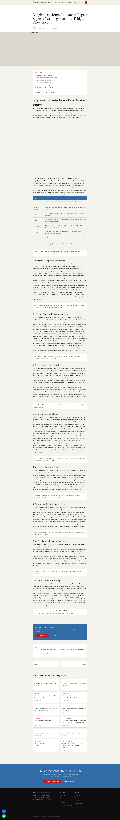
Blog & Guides (78, 798)
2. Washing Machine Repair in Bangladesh (46, 77)
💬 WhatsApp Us (69, 781)
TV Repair (62, 802)
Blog (75, 2)
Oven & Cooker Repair (66, 805)
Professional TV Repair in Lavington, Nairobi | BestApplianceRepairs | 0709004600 (72, 745)
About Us (77, 795)
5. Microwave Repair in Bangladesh (44, 85)
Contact (77, 800)
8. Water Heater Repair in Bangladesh (45, 92)
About (56, 2)
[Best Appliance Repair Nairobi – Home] (43, 2)
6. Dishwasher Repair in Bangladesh (44, 87)
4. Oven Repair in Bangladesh (43, 82)
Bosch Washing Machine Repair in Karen (45, 733)
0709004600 (79, 803)
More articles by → (45, 653)
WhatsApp (54, 636)
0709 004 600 (43, 636)
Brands (70, 2)
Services (61, 2)
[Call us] (4, 811)
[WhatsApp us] (4, 816)
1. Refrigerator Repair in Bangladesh (44, 75)
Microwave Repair (64, 808)
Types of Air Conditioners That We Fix (45, 683)
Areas (65, 2)
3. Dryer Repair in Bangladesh (43, 80)
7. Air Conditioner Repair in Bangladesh (45, 90)
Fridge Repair (63, 795)
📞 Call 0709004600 (52, 781)
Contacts (80, 2)
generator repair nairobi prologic (71, 733)
